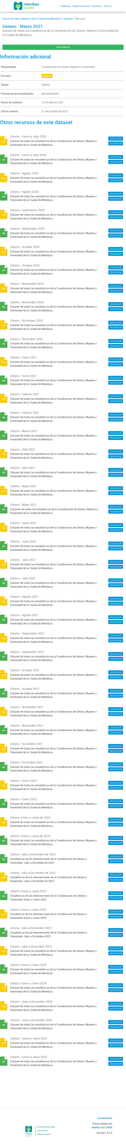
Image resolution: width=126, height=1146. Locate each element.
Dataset (68, 18)
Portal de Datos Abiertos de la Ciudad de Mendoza (31, 18)
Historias (96, 6)
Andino (96, 1127)
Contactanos (104, 1118)
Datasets (66, 6)
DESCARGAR (63, 47)
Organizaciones (81, 6)
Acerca (107, 6)
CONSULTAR (116, 138)
